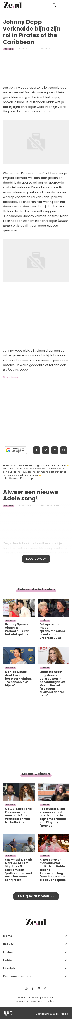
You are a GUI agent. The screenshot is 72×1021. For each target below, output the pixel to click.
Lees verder (36, 558)
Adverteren (47, 997)
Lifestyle (9, 968)
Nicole (48, 49)
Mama (7, 936)
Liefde (7, 960)
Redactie (22, 997)
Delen (36, 450)
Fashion (8, 952)
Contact (50, 1001)
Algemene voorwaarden (29, 1001)
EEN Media (62, 1013)
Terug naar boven (33, 896)
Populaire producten (18, 976)
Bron (6, 377)
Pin (54, 450)
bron (14, 377)
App (63, 450)
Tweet (45, 450)
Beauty (8, 944)
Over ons (34, 997)
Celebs (8, 48)
